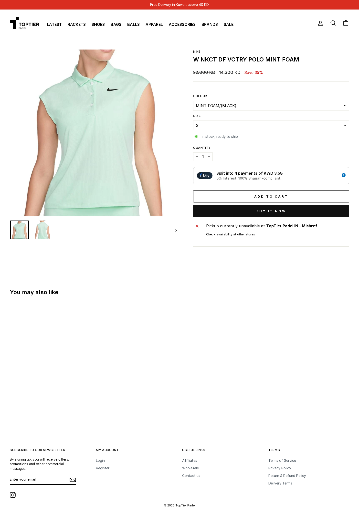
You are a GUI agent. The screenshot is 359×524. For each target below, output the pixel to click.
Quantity (202, 148)
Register (102, 468)
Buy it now (271, 211)
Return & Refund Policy (287, 476)
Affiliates (189, 460)
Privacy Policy (279, 468)
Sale (228, 24)
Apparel (154, 24)
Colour (200, 96)
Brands (209, 24)
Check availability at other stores (230, 234)
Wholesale (190, 468)
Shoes (98, 24)
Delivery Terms (280, 483)
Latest (54, 24)
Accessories (182, 24)
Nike (197, 51)
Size (197, 116)
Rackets (77, 24)
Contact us (191, 476)
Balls (133, 24)
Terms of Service (282, 460)
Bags (116, 24)
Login (100, 460)
